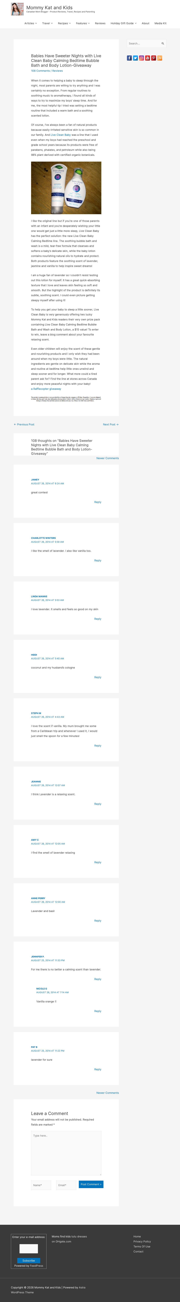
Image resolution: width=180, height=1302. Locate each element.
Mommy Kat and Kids (49, 7)
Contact (138, 1251)
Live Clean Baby (61, 134)
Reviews (100, 23)
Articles (29, 23)
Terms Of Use (141, 1246)
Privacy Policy (142, 1241)
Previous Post (24, 424)
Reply (97, 502)
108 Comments (40, 70)
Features (81, 23)
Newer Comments (107, 458)
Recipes (63, 23)
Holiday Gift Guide (122, 23)
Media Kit (160, 23)
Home (137, 1236)
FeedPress (36, 1265)
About (145, 23)
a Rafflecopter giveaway (46, 388)
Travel (46, 23)
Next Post (111, 424)
